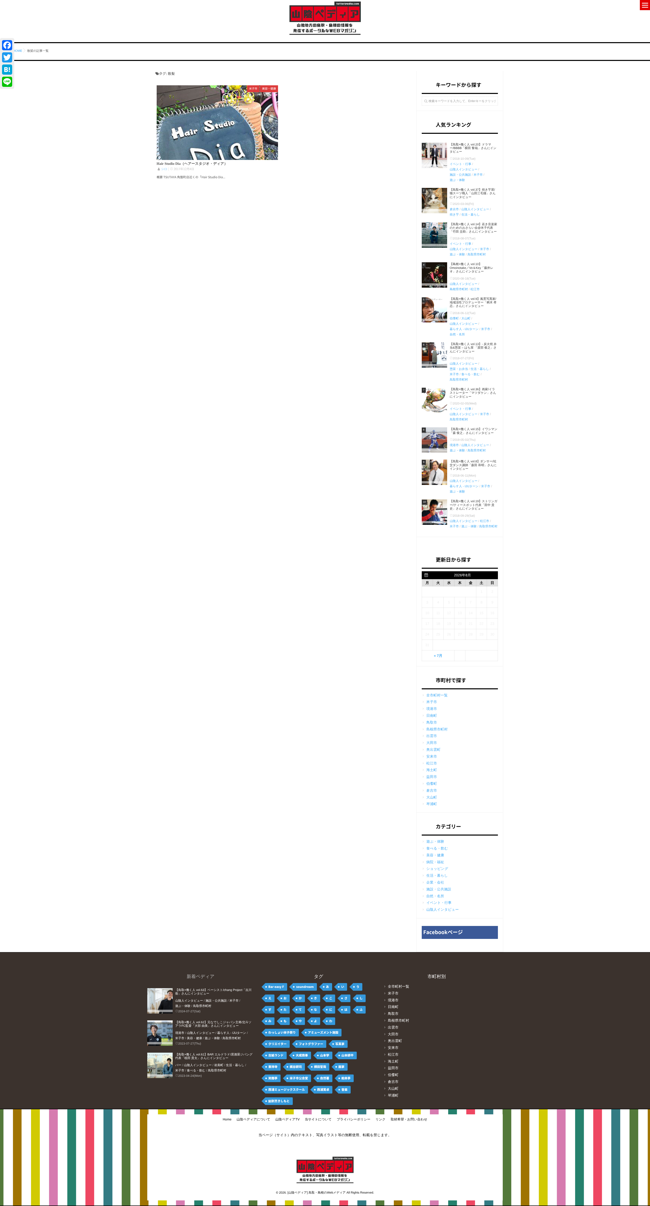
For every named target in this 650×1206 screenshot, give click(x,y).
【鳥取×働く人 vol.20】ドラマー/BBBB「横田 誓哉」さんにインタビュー (473, 148)
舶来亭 (346, 1078)
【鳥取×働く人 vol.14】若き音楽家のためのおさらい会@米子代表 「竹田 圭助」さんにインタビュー (473, 227)
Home (227, 1119)
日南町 (431, 715)
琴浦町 (431, 804)
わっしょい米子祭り (282, 1032)
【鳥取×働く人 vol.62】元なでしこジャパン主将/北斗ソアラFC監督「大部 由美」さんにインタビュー (213, 1024)
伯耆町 (454, 318)
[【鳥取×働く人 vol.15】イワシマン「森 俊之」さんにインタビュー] (434, 440)
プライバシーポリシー (353, 1119)
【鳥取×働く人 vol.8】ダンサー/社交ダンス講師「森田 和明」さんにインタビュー (473, 465)
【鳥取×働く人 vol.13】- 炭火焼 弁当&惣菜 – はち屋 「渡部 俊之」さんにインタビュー (473, 347)
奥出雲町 (433, 749)
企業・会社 (435, 882)
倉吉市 (454, 209)
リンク (381, 1119)
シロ (164, 169)
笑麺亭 (273, 1078)
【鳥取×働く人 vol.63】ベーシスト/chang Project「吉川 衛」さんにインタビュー (213, 991)
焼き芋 (454, 214)
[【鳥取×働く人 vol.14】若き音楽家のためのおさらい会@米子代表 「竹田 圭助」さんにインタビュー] (434, 235)
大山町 (465, 318)
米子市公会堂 (299, 1078)
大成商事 (302, 1055)
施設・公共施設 (460, 174)
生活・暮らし (470, 214)
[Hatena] (7, 69)
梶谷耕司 (296, 1066)
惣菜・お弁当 (459, 369)
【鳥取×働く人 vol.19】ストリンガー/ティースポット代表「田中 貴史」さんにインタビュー (473, 504)
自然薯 (324, 1078)
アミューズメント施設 (323, 1032)
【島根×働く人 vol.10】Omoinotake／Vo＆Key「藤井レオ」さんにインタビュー (471, 267)
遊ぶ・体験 (457, 180)
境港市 (454, 445)
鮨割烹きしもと (279, 1101)
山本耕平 (348, 1055)
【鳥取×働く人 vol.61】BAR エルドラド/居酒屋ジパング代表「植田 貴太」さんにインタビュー (214, 1056)
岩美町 (218, 1065)
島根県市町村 (459, 289)
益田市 (431, 777)
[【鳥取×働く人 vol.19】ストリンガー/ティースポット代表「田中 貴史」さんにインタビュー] (434, 512)
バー (178, 1065)
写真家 (340, 1044)
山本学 (324, 1055)
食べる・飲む (470, 374)
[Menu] (645, 5)
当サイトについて (318, 1119)
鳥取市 (431, 722)
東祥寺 (273, 1066)
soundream (305, 986)
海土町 (431, 770)
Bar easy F (276, 986)
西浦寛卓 (323, 1089)
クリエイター (277, 1044)
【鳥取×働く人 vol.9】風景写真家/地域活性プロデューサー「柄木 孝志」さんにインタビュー (473, 302)
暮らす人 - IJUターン (464, 329)
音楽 (345, 1089)
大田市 (431, 743)
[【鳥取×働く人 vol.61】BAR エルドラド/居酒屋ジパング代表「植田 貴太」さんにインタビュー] (160, 1065)
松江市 (475, 289)
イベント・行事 (460, 164)
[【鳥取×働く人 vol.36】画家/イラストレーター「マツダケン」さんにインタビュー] (434, 400)
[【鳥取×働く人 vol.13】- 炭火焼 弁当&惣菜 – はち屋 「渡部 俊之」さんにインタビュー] (434, 355)
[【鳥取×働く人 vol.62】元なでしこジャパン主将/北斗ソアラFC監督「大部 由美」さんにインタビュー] (160, 1033)
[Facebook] (7, 45)
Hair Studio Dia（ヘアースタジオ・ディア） (192, 164)
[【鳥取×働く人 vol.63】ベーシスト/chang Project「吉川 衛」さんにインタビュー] (160, 1001)
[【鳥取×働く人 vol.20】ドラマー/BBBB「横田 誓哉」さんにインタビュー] (434, 155)
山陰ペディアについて (253, 1119)
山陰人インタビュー (463, 169)
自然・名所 (457, 334)
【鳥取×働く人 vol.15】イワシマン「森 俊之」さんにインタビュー (473, 430)
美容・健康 (269, 88)
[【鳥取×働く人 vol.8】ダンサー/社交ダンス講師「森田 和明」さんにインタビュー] (434, 472)
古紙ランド (276, 1055)
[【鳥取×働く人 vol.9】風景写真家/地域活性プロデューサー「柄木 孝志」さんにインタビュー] (434, 309)
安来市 (431, 756)
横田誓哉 (320, 1066)
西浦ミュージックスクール (286, 1089)
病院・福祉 (435, 862)
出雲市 (431, 736)
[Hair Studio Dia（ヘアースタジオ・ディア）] (217, 122)
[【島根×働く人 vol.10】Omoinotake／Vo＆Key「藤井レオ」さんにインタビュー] (434, 275)
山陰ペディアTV (287, 1119)
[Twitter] (7, 57)
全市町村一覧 (437, 695)
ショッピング (437, 869)
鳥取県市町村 (476, 254)
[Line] (7, 82)
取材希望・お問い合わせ (409, 1119)
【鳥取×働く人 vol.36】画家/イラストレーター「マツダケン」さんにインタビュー (473, 392)
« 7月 (438, 656)
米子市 (253, 88)
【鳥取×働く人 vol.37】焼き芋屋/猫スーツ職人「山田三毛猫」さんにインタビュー (473, 193)
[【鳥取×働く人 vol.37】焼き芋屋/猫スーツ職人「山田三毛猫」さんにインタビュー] (434, 200)
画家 (341, 1066)
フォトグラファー (311, 1044)
